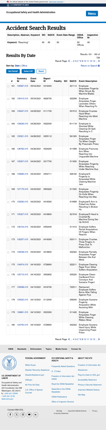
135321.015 (22, 136)
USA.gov (28, 379)
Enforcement (36, 349)
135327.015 (22, 214)
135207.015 (22, 161)
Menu (92, 13)
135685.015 (22, 173)
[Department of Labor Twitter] (16, 414)
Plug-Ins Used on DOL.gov (89, 374)
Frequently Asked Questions (63, 366)
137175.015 (22, 189)
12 (91, 60)
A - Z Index (56, 371)
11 (88, 60)
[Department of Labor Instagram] (23, 414)
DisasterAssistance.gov (34, 374)
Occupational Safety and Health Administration (30, 12)
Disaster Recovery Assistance (37, 370)
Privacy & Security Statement (90, 384)
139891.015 (22, 312)
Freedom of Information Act (89, 365)
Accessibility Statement (87, 379)
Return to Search (89, 65)
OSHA (10, 349)
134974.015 (22, 264)
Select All (28, 71)
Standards (21, 349)
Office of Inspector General (63, 401)
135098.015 (22, 286)
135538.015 (22, 251)
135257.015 (22, 239)
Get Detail (13, 71)
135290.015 (22, 201)
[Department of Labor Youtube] (29, 414)
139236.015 (22, 123)
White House (30, 365)
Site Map (81, 394)
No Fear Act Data (32, 384)
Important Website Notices (89, 389)
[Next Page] (99, 60)
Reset (41, 71)
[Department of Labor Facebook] (10, 414)
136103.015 (22, 226)
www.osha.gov (7, 398)
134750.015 (22, 324)
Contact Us (76, 349)
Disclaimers (82, 370)
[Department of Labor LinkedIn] (35, 414)
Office (24, 65)
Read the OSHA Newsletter (63, 384)
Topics (49, 349)
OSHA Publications (59, 396)
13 (94, 60)
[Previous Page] (69, 60)
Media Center (61, 349)
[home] (9, 362)
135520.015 (22, 299)
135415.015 (22, 98)
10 (85, 60)
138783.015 (22, 148)
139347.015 (22, 110)
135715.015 (22, 274)
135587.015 (22, 85)
